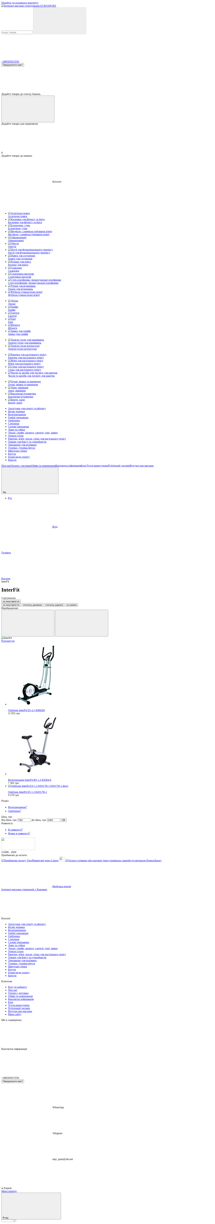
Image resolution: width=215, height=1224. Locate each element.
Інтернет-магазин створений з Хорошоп (24, 889)
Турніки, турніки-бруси (21, 447)
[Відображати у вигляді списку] (81, 623)
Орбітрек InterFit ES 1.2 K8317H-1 (27, 792)
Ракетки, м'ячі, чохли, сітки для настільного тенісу (37, 438)
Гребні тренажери (18, 417)
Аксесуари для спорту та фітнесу (27, 408)
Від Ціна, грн (9, 820)
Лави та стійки (16, 429)
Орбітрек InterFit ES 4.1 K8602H (26, 710)
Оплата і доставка (21, 465)
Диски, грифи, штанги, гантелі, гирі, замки (33, 432)
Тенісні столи (16, 435)
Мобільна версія (61, 886)
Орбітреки (14, 420)
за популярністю (11, 601)
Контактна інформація (68, 465)
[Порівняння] (27, 109)
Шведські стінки (17, 450)
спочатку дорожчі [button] (54, 605)
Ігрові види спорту (19, 456)
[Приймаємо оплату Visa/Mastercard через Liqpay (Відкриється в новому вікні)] (30, 860)
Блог (84, 465)
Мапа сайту (14, 1014)
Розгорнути (8, 641)
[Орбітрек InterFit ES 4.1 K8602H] (111, 675)
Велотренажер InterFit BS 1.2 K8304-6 (29, 779)
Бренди (12, 459)
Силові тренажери (18, 426)
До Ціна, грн (38, 820)
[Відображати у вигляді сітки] (27, 623)
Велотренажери (17, 414)
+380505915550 (10, 61)
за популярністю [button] (11, 605)
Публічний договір (119, 465)
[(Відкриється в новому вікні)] (62, 860)
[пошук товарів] (59, 20)
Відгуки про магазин (142, 465)
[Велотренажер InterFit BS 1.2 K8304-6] (111, 745)
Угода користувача (97, 465)
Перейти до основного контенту (19, 2)
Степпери (13, 423)
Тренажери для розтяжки (22, 444)
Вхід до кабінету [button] (17, 987)
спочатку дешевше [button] (32, 605)
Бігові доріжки (16, 411)
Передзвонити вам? (13, 65)
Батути (12, 453)
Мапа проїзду (9, 1191)
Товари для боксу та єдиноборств (27, 441)
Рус (10, 498)
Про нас (6, 465)
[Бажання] (107, 80)
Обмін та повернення (43, 465)
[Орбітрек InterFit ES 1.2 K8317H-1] (111, 786)
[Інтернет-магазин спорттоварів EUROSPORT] (18, 849)
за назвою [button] (72, 605)
